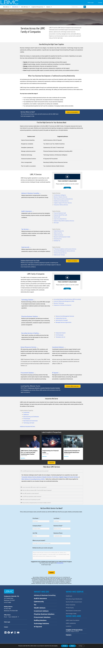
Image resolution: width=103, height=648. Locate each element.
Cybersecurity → (26, 247)
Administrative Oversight (62, 320)
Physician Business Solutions (44, 614)
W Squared (38, 626)
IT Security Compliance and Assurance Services (65, 249)
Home (6, 10)
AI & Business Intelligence (60, 195)
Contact (100, 2)
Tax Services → (26, 229)
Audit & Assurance (40, 598)
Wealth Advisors (39, 608)
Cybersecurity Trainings (59, 254)
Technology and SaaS (28, 423)
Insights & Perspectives (37, 6)
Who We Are (6, 6)
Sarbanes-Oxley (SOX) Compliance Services (64, 220)
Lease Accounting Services (60, 218)
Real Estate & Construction (73, 610)
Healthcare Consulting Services (61, 201)
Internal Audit (57, 217)
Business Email (58, 525)
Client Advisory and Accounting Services (63, 199)
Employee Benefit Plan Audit (60, 215)
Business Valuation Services (60, 197)
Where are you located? (39, 540)
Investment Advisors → (59, 347)
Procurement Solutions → (28, 373)
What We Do (15, 6)
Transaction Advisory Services (61, 204)
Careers (48, 6)
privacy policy (60, 563)
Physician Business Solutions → (30, 316)
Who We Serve (24, 6)
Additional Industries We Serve (27, 426)
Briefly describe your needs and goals (43, 547)
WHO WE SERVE (74, 591)
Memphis (37, 388)
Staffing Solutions (40, 620)
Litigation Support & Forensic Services (63, 202)
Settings (80, 645)
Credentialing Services (61, 318)
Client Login (91, 2)
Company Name (37, 525)
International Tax (58, 238)
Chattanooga (31, 388)
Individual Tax (57, 240)
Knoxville (52, 388)
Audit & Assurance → (27, 211)
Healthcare (26, 414)
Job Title (35, 533)
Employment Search (61, 333)
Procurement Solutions (42, 617)
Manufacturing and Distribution (31, 416)
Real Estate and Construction (30, 420)
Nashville (47, 388)
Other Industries (70, 604)
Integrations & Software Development (62, 305)
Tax (35, 605)
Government (26, 412)
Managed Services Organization (63, 322)
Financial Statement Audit (60, 213)
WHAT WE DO (41, 591)
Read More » (23, 458)
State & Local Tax (58, 233)
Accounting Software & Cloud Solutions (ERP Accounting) (67, 299)
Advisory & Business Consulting (44, 595)
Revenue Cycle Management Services (65, 316)
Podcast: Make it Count (72, 631)
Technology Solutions (41, 623)
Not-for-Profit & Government (74, 602)
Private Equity (26, 418)
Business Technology (59, 303)
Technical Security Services (60, 253)
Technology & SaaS (71, 613)
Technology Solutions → (28, 300)
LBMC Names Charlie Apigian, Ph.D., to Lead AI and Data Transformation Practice (29, 452)
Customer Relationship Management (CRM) (64, 301)
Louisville (42, 388)
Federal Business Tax (59, 231)
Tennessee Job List (60, 337)
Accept (64, 645)
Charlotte (57, 388)
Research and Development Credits (62, 237)
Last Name (56, 518)
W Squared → (56, 373)
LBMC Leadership (71, 623)
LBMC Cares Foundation (72, 620)
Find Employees (59, 335)
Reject (72, 645)
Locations (68, 626)
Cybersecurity (39, 601)
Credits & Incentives (58, 235)
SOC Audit (56, 222)
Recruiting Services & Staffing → (31, 333)
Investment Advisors (41, 611)
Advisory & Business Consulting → (31, 193)
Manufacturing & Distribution (74, 599)
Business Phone (58, 533)
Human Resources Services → (29, 347)
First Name (35, 518)
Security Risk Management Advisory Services (64, 251)
